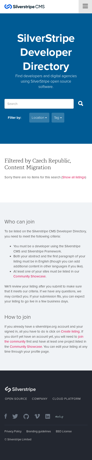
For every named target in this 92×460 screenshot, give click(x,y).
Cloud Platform (66, 399)
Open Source (16, 399)
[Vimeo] (39, 416)
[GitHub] (28, 416)
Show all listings (73, 177)
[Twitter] (17, 416)
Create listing (70, 331)
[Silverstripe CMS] (24, 7)
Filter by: (14, 118)
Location (38, 118)
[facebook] (7, 416)
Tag (57, 118)
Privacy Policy (12, 431)
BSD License (64, 431)
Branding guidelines (38, 431)
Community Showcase (29, 276)
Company (40, 399)
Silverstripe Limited (19, 439)
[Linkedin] (49, 416)
